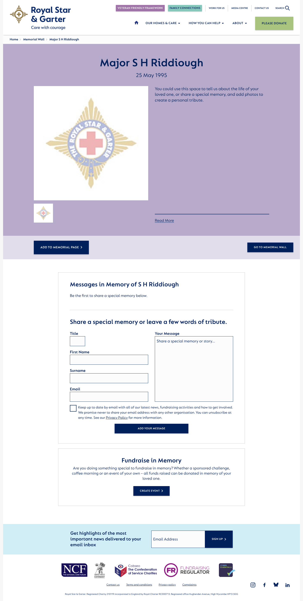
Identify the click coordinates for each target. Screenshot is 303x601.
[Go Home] (40, 17)
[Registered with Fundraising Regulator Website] (186, 570)
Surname (78, 370)
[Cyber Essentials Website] (227, 570)
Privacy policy (167, 585)
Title (74, 333)
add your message (151, 428)
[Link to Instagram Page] (253, 585)
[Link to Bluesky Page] (276, 585)
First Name (79, 352)
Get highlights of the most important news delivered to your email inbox (105, 539)
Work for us (217, 8)
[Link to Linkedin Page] (287, 585)
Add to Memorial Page (59, 247)
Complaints (189, 585)
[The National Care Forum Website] (75, 570)
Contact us (262, 8)
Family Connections (185, 8)
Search (279, 8)
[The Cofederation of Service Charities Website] (135, 570)
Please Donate (274, 23)
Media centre (239, 8)
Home (14, 39)
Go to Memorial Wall (270, 247)
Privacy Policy (117, 418)
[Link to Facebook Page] (264, 585)
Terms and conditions (139, 585)
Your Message (167, 333)
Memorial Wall (33, 39)
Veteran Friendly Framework (140, 8)
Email (75, 389)
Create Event (150, 491)
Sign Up (217, 539)
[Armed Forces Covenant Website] (100, 570)
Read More (164, 221)
